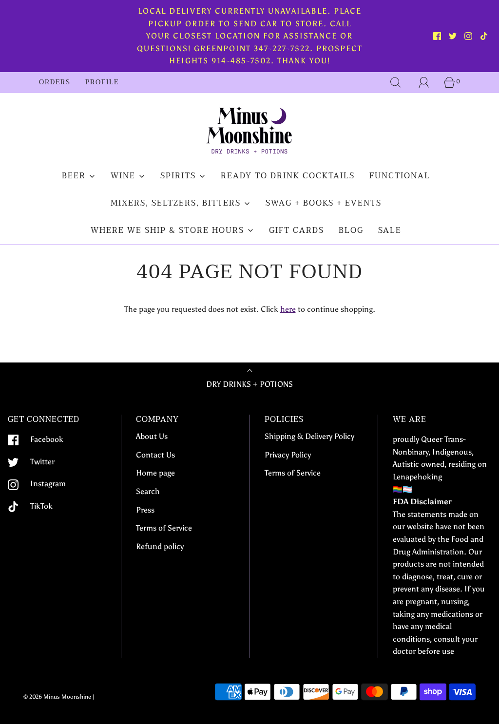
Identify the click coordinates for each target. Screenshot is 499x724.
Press (145, 509)
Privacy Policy (288, 454)
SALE (390, 230)
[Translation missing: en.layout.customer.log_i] (424, 82)
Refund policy (160, 546)
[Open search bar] (395, 82)
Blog (351, 230)
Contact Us (155, 454)
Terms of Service (164, 528)
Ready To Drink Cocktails (288, 176)
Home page (155, 472)
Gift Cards (296, 230)
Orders (55, 82)
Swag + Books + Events (324, 203)
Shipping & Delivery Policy (309, 436)
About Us (152, 436)
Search (148, 491)
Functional (399, 176)
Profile (102, 82)
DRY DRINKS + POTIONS (249, 384)
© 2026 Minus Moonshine (57, 696)
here (288, 309)
